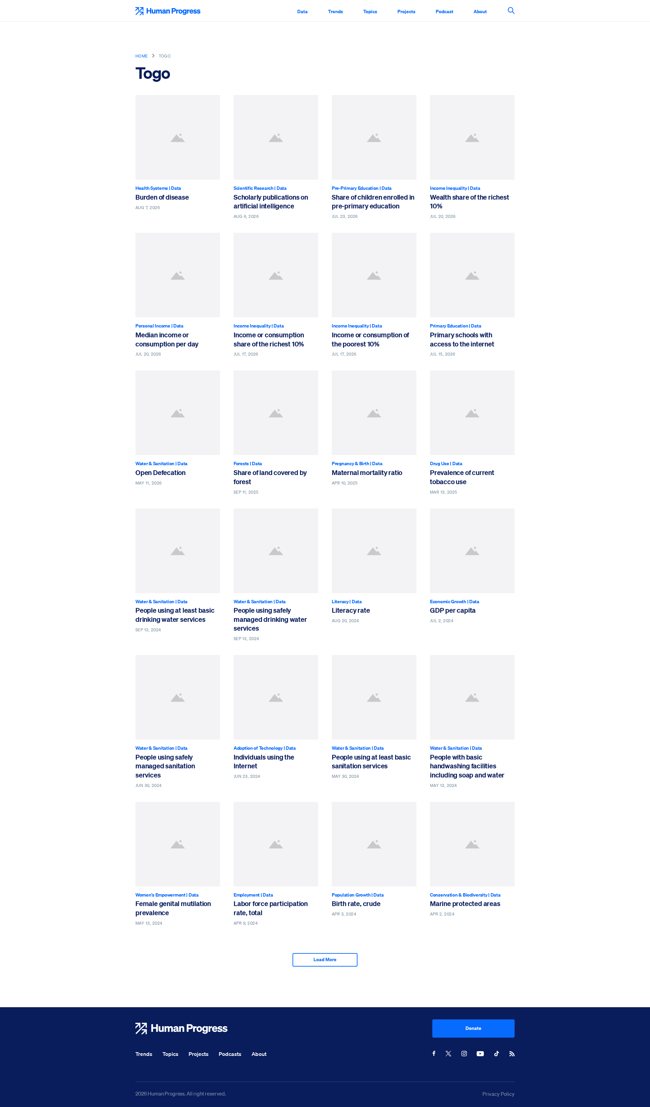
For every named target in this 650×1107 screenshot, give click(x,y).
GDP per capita (453, 610)
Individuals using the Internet (264, 761)
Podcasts (230, 1053)
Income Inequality (448, 188)
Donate (473, 1028)
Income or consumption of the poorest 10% (370, 339)
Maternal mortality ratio (367, 472)
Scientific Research (254, 188)
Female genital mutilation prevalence (173, 908)
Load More (325, 959)
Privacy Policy (498, 1093)
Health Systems (151, 188)
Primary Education (449, 325)
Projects (406, 11)
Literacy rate (351, 610)
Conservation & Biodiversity (458, 894)
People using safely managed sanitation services (165, 766)
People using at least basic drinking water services (175, 614)
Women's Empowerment (160, 894)
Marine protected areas (465, 903)
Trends (335, 11)
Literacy (340, 601)
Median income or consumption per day (166, 339)
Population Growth (351, 894)
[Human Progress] (283, 1028)
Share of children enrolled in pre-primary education (373, 201)
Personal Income (152, 325)
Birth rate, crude (356, 903)
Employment (247, 894)
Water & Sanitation (154, 463)
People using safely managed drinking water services (270, 619)
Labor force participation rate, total (271, 908)
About (480, 11)
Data (302, 11)
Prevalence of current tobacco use (462, 476)
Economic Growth (448, 601)
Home (141, 56)
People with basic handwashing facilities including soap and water (467, 766)
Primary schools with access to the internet (462, 339)
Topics (370, 11)
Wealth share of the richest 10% (469, 201)
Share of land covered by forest (270, 476)
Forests (241, 463)
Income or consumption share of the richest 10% (269, 339)
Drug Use (439, 463)
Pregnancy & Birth (350, 463)
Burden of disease (162, 197)
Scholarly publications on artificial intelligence (271, 201)
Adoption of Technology (258, 748)
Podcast (444, 11)
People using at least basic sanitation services (371, 761)
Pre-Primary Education (355, 188)
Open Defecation (160, 472)
